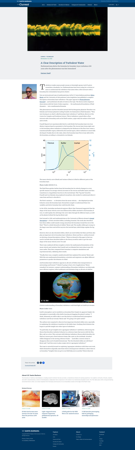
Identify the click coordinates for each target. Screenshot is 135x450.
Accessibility (25, 440)
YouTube (101, 441)
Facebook (101, 434)
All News (55, 434)
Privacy (23, 438)
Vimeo (100, 439)
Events (90, 4)
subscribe (111, 4)
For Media (78, 437)
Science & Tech (51, 4)
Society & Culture (64, 4)
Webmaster (32, 440)
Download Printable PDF (30, 365)
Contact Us (79, 434)
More (95, 4)
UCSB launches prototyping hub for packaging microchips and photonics (90, 413)
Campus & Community (78, 4)
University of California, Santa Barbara (109, 1)
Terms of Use (29, 438)
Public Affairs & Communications (84, 439)
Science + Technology (47, 56)
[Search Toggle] (117, 5)
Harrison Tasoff (46, 73)
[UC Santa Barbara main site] (24, 1)
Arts (43, 4)
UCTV (100, 443)
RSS (100, 445)
